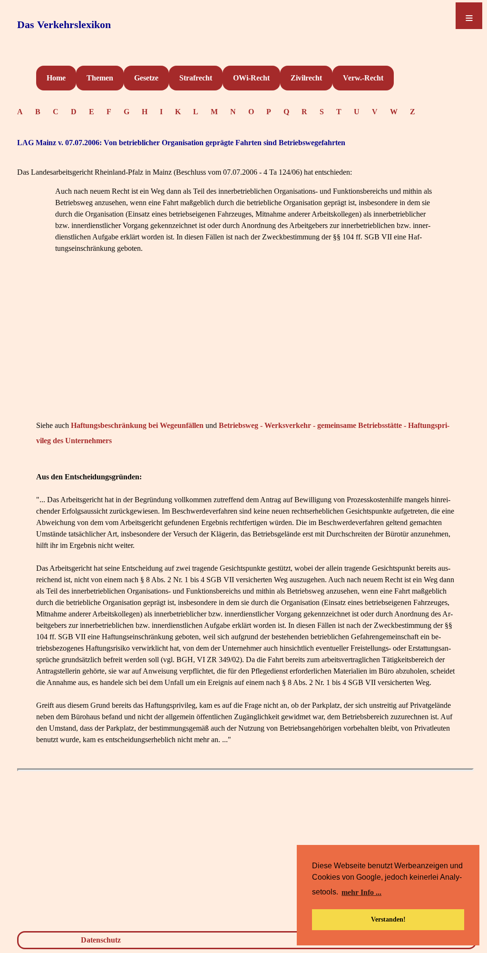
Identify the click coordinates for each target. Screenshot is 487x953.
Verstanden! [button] (388, 919)
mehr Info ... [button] (361, 892)
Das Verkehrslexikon (64, 24)
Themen (100, 78)
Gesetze (146, 78)
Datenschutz (101, 940)
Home (56, 78)
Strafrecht (195, 78)
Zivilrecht (306, 78)
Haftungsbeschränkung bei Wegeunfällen (137, 425)
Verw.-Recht (363, 78)
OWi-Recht (251, 78)
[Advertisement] (245, 351)
